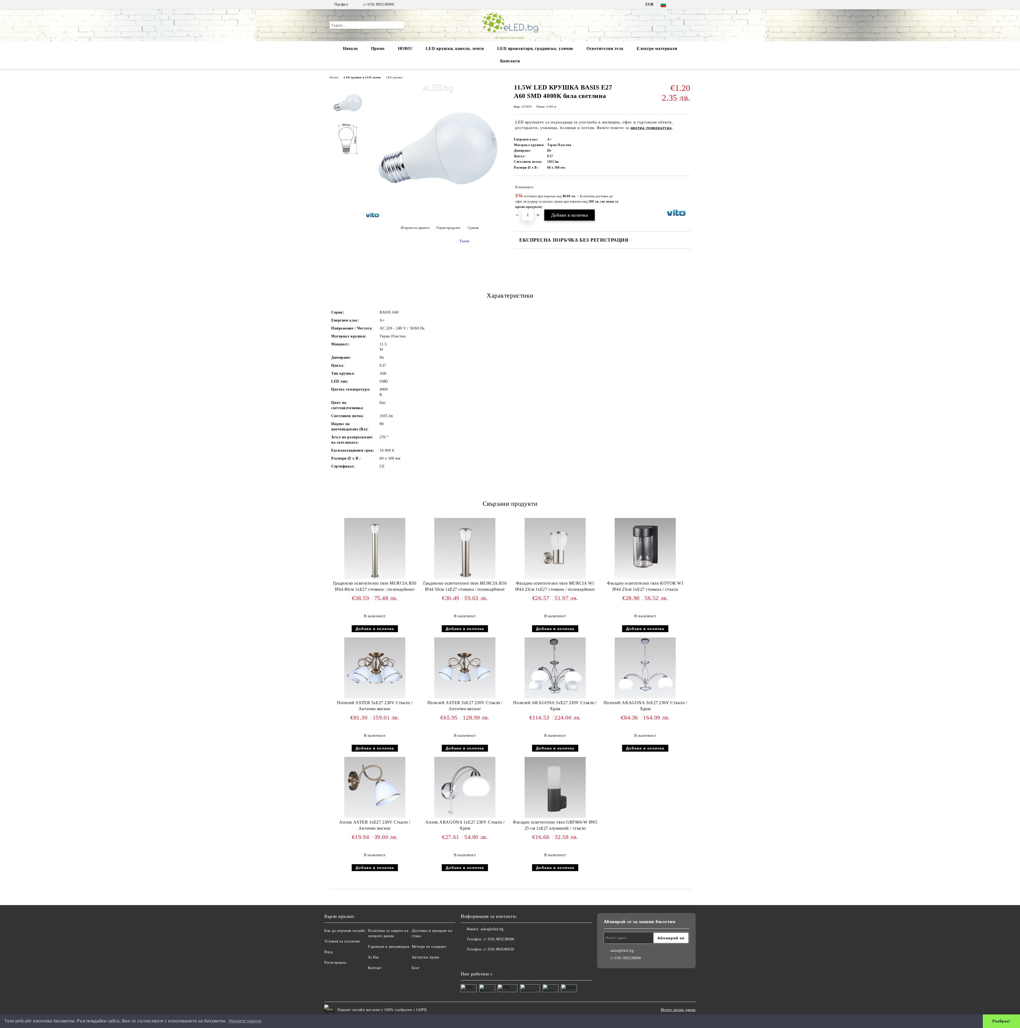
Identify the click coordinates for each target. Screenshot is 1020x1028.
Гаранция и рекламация (388, 947)
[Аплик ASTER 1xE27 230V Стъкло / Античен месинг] (374, 787)
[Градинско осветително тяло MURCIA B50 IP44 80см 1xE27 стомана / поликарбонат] (374, 548)
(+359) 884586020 (499, 949)
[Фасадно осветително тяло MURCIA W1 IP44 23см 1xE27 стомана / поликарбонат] (555, 548)
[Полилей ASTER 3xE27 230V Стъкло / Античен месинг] (464, 668)
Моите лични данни (678, 1010)
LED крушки (394, 77)
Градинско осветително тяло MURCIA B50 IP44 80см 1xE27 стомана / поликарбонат (374, 586)
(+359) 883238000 (378, 4)
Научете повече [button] (245, 1021)
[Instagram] (687, 4)
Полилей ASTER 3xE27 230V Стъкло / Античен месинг (465, 705)
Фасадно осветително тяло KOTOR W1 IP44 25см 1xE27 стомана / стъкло (645, 586)
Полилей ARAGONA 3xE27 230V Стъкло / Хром (645, 705)
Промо (378, 48)
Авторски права (425, 957)
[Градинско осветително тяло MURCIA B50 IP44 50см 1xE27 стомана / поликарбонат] (464, 548)
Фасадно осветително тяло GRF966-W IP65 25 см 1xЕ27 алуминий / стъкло (555, 825)
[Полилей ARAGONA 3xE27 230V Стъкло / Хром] (645, 668)
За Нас (373, 957)
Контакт (375, 968)
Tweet (464, 241)
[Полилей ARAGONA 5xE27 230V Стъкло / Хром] (555, 668)
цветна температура (651, 128)
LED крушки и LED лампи (362, 77)
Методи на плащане (429, 947)
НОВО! (405, 48)
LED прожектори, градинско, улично (535, 48)
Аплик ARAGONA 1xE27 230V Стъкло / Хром (464, 825)
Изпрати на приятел (415, 228)
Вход (328, 952)
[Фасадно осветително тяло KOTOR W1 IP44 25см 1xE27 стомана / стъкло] (645, 548)
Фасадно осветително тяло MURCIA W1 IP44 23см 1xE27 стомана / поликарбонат (555, 586)
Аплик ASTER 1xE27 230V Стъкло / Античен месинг (374, 825)
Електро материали (657, 48)
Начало (350, 48)
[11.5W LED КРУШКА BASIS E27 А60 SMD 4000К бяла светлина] (438, 215)
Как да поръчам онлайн (344, 931)
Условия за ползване (342, 941)
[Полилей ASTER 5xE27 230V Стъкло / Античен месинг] (374, 668)
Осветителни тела (604, 48)
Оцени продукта (448, 228)
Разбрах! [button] (1001, 1021)
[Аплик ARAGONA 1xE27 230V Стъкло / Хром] (464, 787)
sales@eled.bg (492, 929)
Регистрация (335, 963)
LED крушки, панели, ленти (455, 48)
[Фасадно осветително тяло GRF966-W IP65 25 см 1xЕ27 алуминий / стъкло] (555, 787)
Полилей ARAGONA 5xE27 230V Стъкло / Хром (555, 705)
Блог (416, 968)
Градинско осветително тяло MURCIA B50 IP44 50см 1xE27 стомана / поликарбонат (465, 586)
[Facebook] (679, 4)
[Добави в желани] (686, 195)
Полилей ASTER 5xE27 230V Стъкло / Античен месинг (374, 705)
